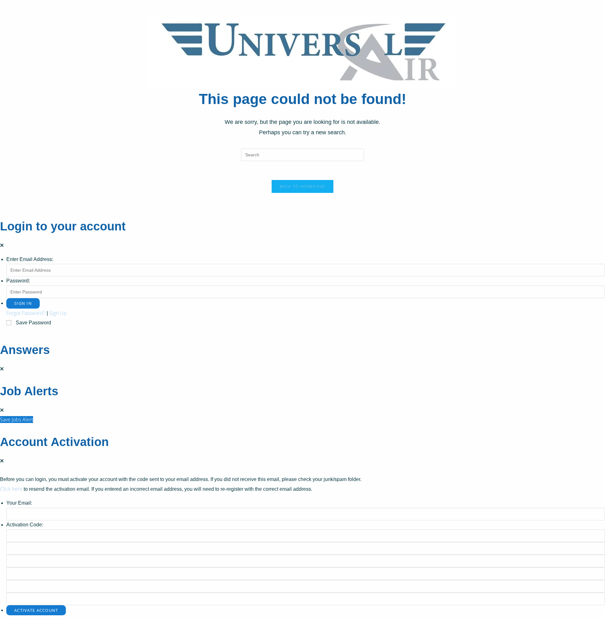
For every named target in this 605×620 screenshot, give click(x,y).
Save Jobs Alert (16, 419)
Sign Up (58, 313)
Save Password (33, 322)
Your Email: (19, 503)
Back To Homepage (303, 186)
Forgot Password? (25, 313)
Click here (11, 488)
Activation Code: (24, 524)
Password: (18, 280)
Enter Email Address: (29, 259)
